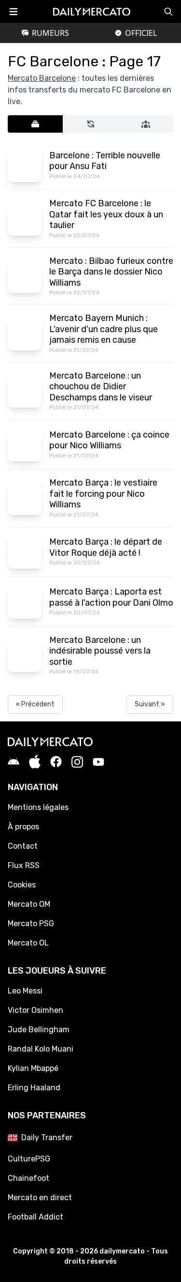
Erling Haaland (34, 1087)
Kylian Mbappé (33, 1068)
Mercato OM (29, 904)
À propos (23, 826)
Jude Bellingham (39, 1029)
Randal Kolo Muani (40, 1048)
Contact (23, 846)
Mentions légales (38, 807)
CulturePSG (29, 1158)
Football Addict (35, 1216)
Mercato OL (28, 942)
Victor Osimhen (35, 1010)
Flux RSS (24, 865)
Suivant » (150, 704)
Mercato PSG (31, 923)
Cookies (22, 884)
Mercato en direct (40, 1197)
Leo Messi (25, 990)
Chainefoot (28, 1178)
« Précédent (35, 704)
